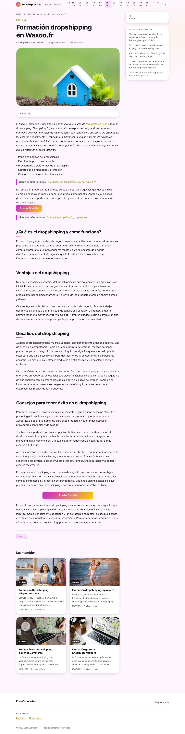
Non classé (35, 718)
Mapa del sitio (162, 702)
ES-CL (80, 4)
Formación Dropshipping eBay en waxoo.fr (71, 181)
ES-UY (141, 4)
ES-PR (134, 4)
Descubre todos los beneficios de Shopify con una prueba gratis (145, 47)
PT (158, 3)
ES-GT (114, 4)
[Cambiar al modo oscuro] (165, 4)
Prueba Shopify (29, 208)
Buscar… (132, 18)
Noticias (58, 4)
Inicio (48, 4)
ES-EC (107, 4)
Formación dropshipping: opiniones (67, 217)
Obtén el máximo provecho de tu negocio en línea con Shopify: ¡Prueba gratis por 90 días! (145, 37)
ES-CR (94, 4)
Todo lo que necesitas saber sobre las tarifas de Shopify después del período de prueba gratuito (146, 64)
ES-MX (121, 4)
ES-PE (128, 4)
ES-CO (87, 4)
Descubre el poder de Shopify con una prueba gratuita (145, 74)
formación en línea (96, 124)
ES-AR (73, 4)
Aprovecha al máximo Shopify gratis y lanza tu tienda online (146, 55)
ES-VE (147, 4)
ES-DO (100, 4)
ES (68, 3)
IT (154, 3)
